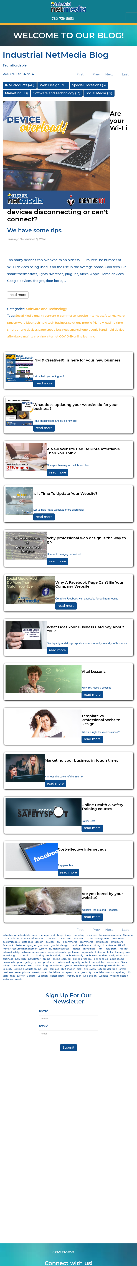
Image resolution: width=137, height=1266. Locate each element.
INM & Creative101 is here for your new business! (77, 360)
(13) (56, 93)
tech (36, 322)
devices (32, 329)
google (93, 329)
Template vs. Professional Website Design (101, 720)
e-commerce (66, 315)
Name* (43, 1010)
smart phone (16, 329)
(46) (19, 85)
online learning (84, 336)
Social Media (24, 315)
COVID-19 (66, 336)
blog (29, 322)
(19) (16, 93)
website (82, 315)
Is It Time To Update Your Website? (65, 494)
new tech (47, 322)
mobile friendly (93, 322)
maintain (29, 336)
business (62, 329)
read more (17, 295)
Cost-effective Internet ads (82, 849)
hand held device (111, 329)
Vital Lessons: (94, 672)
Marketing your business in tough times (81, 760)
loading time (114, 322)
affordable (14, 336)
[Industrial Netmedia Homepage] (68, 7)
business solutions (68, 322)
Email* (43, 1025)
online (41, 336)
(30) (53, 85)
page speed (46, 329)
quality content (45, 315)
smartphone (79, 329)
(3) (89, 85)
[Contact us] (79, 19)
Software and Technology (46, 309)
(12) (99, 93)
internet (53, 336)
